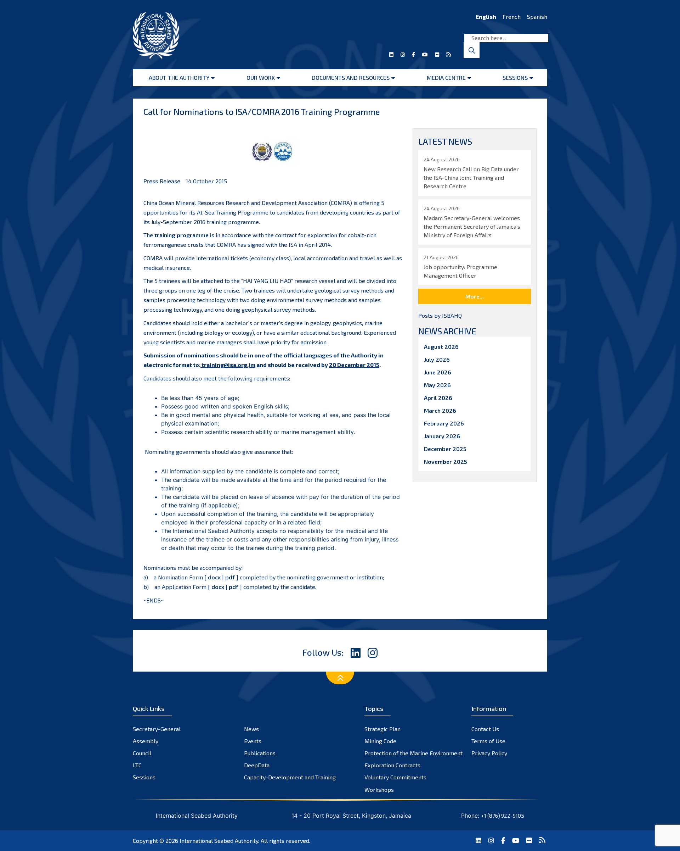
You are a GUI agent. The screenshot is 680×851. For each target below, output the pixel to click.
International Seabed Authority (219, 840)
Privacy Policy (489, 753)
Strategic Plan (382, 728)
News (251, 728)
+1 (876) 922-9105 (502, 815)
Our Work (260, 77)
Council (142, 753)
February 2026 (444, 423)
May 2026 (437, 385)
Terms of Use (488, 741)
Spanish (537, 16)
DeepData (257, 765)
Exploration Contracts (392, 765)
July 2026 (437, 359)
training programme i (182, 235)
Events (252, 741)
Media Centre (446, 77)
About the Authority (179, 77)
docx (214, 577)
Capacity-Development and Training (290, 777)
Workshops (379, 789)
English (486, 16)
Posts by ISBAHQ (440, 315)
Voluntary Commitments (395, 777)
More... (474, 296)
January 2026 (442, 436)
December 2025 (445, 448)
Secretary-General (157, 728)
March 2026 (440, 410)
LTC (137, 765)
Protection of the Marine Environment (413, 753)
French (512, 16)
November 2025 (445, 461)
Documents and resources (351, 77)
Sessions (515, 77)
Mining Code (380, 741)
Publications (260, 753)
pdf (230, 577)
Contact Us (485, 728)
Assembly (145, 741)
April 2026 (438, 397)
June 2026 (437, 372)
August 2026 (441, 346)
